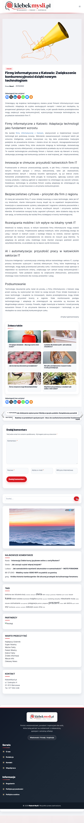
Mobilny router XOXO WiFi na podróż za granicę (36, 573)
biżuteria (18, 594)
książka (33, 599)
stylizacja (12, 607)
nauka (77, 599)
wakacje (29, 607)
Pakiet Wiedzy (11, 650)
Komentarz (12, 441)
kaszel (71, 594)
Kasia (7, 561)
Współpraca (11, 768)
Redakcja (10, 757)
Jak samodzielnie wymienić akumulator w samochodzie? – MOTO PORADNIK (45, 569)
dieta (39, 594)
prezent (54, 603)
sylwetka (23, 607)
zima (40, 607)
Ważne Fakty (10, 647)
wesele (35, 607)
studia (77, 603)
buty (24, 594)
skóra (69, 603)
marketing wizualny (54, 599)
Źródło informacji (12, 656)
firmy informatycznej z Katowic (29, 133)
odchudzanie (15, 603)
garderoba (53, 594)
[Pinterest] (19, 97)
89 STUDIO (9, 573)
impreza (58, 594)
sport (73, 603)
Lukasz (8, 569)
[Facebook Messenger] (27, 97)
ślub (44, 607)
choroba (28, 594)
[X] (11, 97)
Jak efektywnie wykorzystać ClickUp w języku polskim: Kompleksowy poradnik (43, 413)
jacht (63, 594)
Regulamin (10, 784)
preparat (45, 603)
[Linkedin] (15, 97)
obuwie (7, 603)
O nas (8, 752)
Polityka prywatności (14, 789)
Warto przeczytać (16, 636)
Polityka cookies (12, 794)
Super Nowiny (10, 645)
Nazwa (11, 470)
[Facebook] (7, 97)
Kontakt (9, 762)
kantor (66, 594)
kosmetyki (26, 599)
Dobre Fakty (10, 653)
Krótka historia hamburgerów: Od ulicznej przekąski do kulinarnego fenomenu (44, 577)
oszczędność (24, 603)
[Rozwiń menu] (80, 6)
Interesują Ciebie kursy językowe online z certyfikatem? (35, 561)
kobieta (19, 599)
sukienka (18, 607)
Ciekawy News (11, 661)
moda (73, 599)
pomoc (39, 603)
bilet (12, 594)
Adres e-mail (38, 470)
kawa (8, 598)
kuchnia (39, 599)
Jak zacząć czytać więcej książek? (26, 565)
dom (44, 594)
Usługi (9, 69)
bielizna (8, 594)
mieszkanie (65, 599)
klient (14, 599)
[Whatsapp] (23, 97)
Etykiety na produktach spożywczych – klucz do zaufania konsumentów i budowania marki (43, 418)
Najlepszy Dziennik (12, 642)
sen (65, 603)
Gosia (7, 565)
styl (6, 607)
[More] (31, 97)
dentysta (33, 594)
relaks (61, 603)
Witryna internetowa (64, 470)
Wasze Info (9, 659)
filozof (11, 86)
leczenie (45, 599)
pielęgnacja (32, 603)
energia (48, 594)
